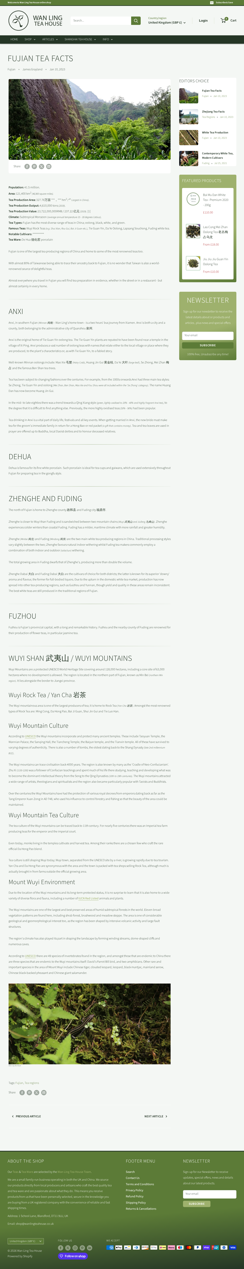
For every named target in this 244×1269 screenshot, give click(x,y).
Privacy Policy (134, 1190)
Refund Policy (134, 1196)
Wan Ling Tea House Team (74, 1172)
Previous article (28, 1116)
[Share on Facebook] (27, 166)
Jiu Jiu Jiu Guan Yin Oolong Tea (215, 261)
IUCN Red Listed (88, 898)
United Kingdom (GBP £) (22, 1241)
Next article (153, 1116)
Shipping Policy (136, 1203)
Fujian (11, 69)
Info (106, 39)
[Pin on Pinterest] (34, 166)
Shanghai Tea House (78, 39)
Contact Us (133, 1178)
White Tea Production (215, 133)
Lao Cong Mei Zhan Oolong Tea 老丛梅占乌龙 (215, 232)
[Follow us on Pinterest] (82, 1248)
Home (14, 39)
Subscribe (208, 345)
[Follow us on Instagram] (75, 1248)
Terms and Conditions (140, 1184)
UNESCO (30, 736)
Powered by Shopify (20, 1256)
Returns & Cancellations (141, 1209)
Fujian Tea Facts (212, 91)
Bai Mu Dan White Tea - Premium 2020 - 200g (215, 200)
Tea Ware (27, 1172)
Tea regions (32, 1083)
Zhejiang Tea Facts (213, 112)
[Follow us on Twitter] (68, 1248)
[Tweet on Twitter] (41, 166)
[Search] (136, 21)
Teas (15, 1172)
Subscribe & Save (224, 2)
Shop (28, 39)
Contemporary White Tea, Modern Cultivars (217, 155)
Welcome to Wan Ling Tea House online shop (29, 2)
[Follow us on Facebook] (60, 1248)
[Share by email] (48, 166)
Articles (48, 39)
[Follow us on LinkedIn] (89, 1248)
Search (130, 1172)
